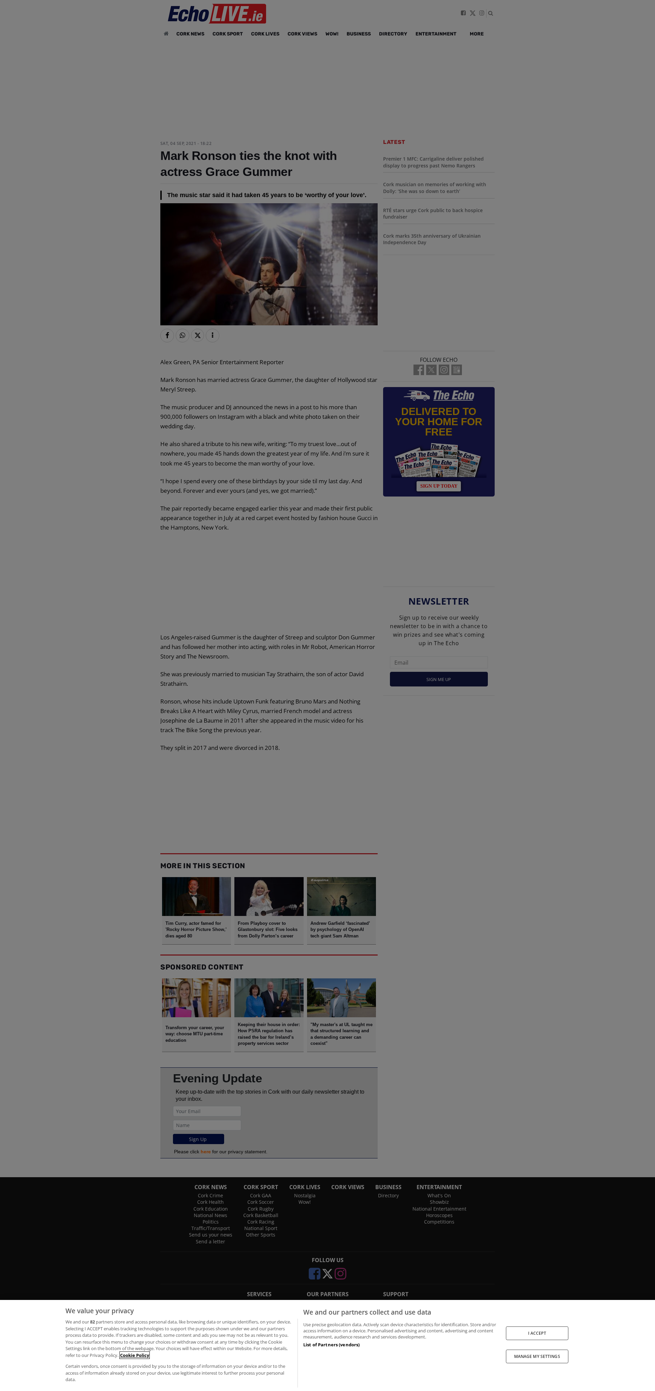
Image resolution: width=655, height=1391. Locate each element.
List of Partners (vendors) (331, 1345)
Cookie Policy (134, 1355)
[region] (327, 1345)
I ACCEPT (537, 1333)
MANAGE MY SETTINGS (537, 1356)
